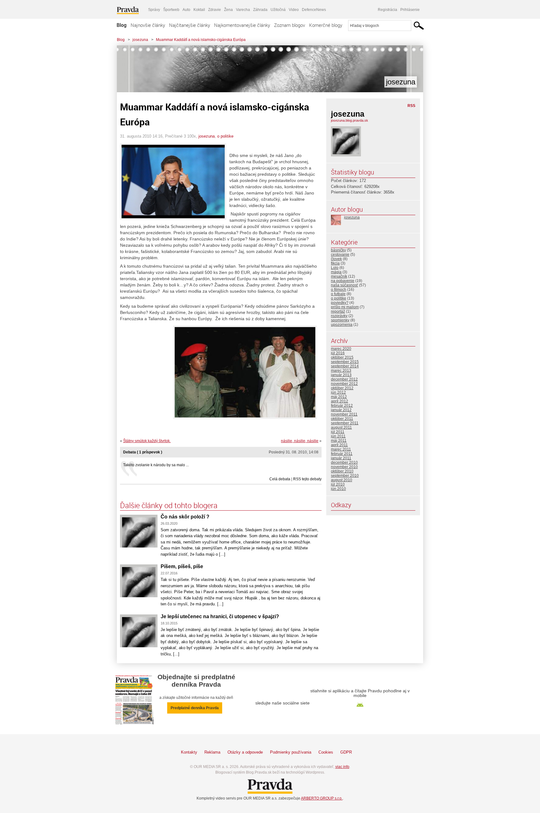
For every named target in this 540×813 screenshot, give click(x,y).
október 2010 (342, 471)
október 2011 (342, 419)
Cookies (325, 752)
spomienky (340, 320)
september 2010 (345, 475)
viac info (342, 767)
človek (336, 259)
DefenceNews (314, 10)
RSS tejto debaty (307, 479)
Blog (122, 25)
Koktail (199, 10)
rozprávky (339, 316)
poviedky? (339, 302)
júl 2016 (338, 353)
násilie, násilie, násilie (299, 441)
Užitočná (278, 10)
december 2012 (344, 379)
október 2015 (342, 357)
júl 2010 (338, 484)
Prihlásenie (410, 10)
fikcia (335, 263)
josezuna (140, 40)
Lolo (334, 267)
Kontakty (189, 752)
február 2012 (342, 405)
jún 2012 (338, 392)
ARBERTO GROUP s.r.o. (321, 798)
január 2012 (341, 410)
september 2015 (345, 362)
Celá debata (279, 479)
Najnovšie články (148, 25)
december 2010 (344, 462)
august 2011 (341, 427)
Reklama (212, 752)
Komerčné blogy (325, 25)
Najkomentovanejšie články (242, 25)
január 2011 (341, 458)
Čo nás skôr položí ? (185, 516)
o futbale (338, 294)
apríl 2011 (339, 445)
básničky (338, 250)
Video (294, 10)
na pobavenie (342, 281)
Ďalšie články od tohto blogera (169, 505)
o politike (225, 136)
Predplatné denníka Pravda (195, 708)
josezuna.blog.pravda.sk (349, 120)
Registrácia (387, 10)
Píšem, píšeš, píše (182, 566)
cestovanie (340, 254)
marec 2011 (341, 449)
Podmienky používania (290, 752)
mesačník (339, 276)
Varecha (243, 10)
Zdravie (214, 10)
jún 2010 (338, 489)
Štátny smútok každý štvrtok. (147, 441)
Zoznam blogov (289, 25)
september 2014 (345, 366)
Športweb (171, 10)
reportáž (338, 311)
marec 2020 (341, 348)
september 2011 (344, 423)
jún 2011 (338, 436)
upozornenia (341, 324)
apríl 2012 (339, 401)
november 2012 (344, 383)
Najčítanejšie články (189, 25)
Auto (186, 10)
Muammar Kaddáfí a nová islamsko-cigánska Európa (201, 40)
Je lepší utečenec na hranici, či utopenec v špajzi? (220, 616)
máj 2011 (339, 440)
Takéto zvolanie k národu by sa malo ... (156, 465)
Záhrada (260, 10)
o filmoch (338, 289)
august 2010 (341, 480)
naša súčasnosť (344, 285)
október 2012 (342, 388)
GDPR (346, 752)
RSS (411, 106)
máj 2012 (339, 397)
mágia (336, 272)
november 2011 (344, 414)
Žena (228, 10)
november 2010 (344, 467)
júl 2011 (337, 432)
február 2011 (341, 454)
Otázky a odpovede (245, 752)
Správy (154, 10)
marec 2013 (341, 370)
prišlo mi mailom (345, 307)
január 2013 (341, 375)
